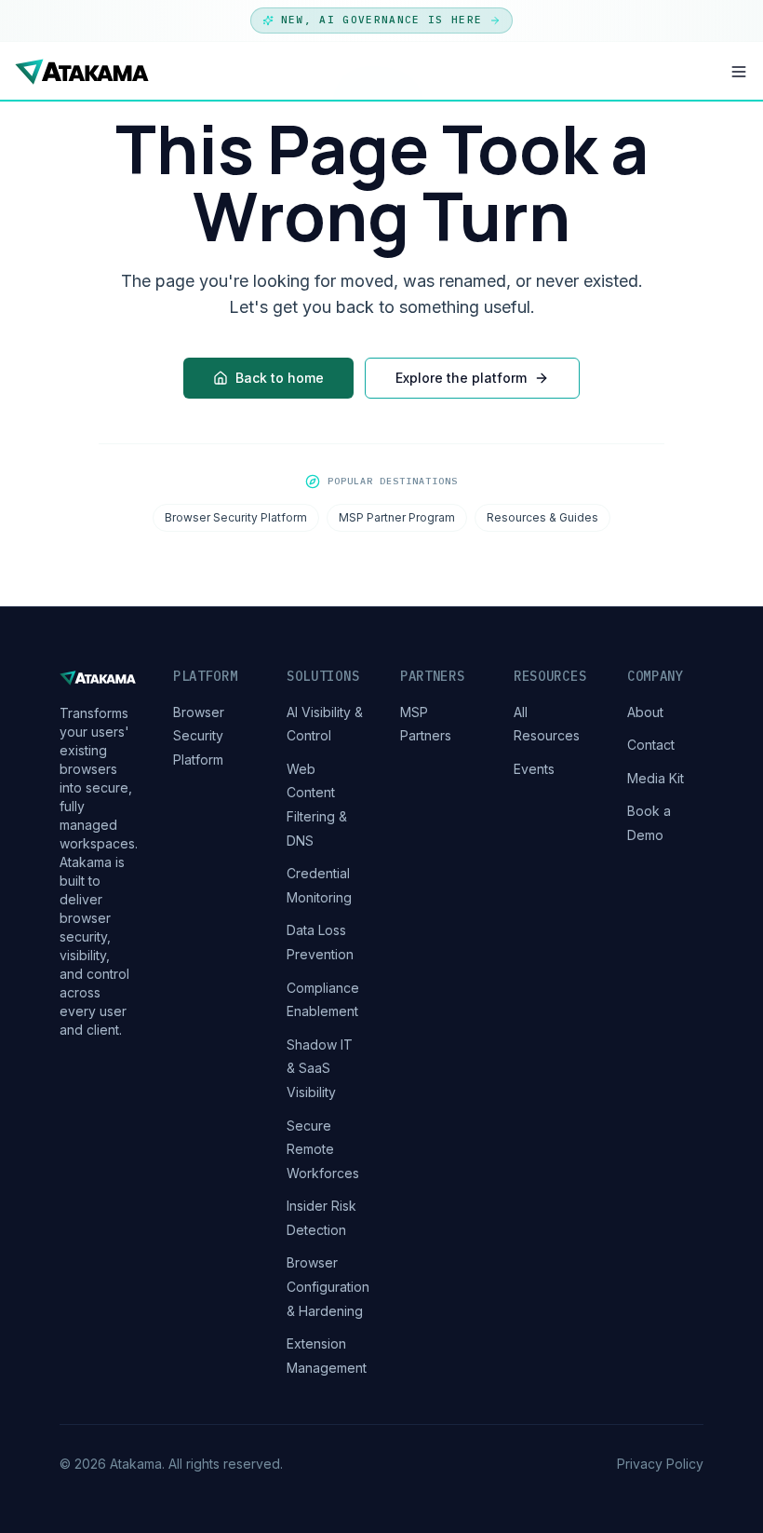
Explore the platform (461, 378)
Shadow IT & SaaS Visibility (320, 1068)
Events (534, 769)
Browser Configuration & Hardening (328, 1286)
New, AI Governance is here (381, 19)
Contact (651, 745)
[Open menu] (739, 71)
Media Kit (655, 778)
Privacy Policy (660, 1464)
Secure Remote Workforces (323, 1149)
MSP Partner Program (397, 517)
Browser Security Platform (236, 517)
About (645, 712)
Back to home (279, 378)
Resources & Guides (542, 517)
